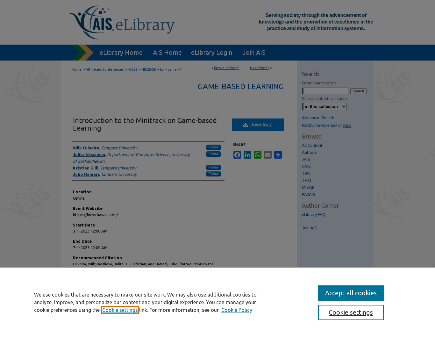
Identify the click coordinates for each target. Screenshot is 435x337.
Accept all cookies (351, 293)
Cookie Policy (236, 310)
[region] (217, 302)
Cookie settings (120, 310)
